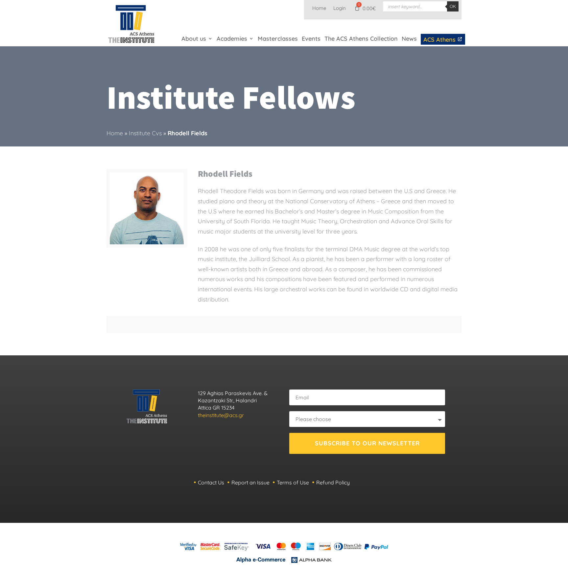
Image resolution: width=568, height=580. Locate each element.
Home (319, 8)
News (409, 38)
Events (311, 38)
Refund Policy (333, 482)
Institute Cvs (145, 133)
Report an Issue (250, 482)
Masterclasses (278, 38)
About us (193, 38)
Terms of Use (293, 482)
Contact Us (211, 482)
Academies (232, 38)
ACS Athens (440, 39)
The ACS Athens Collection (361, 38)
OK (453, 6)
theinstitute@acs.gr (221, 415)
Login (339, 8)
